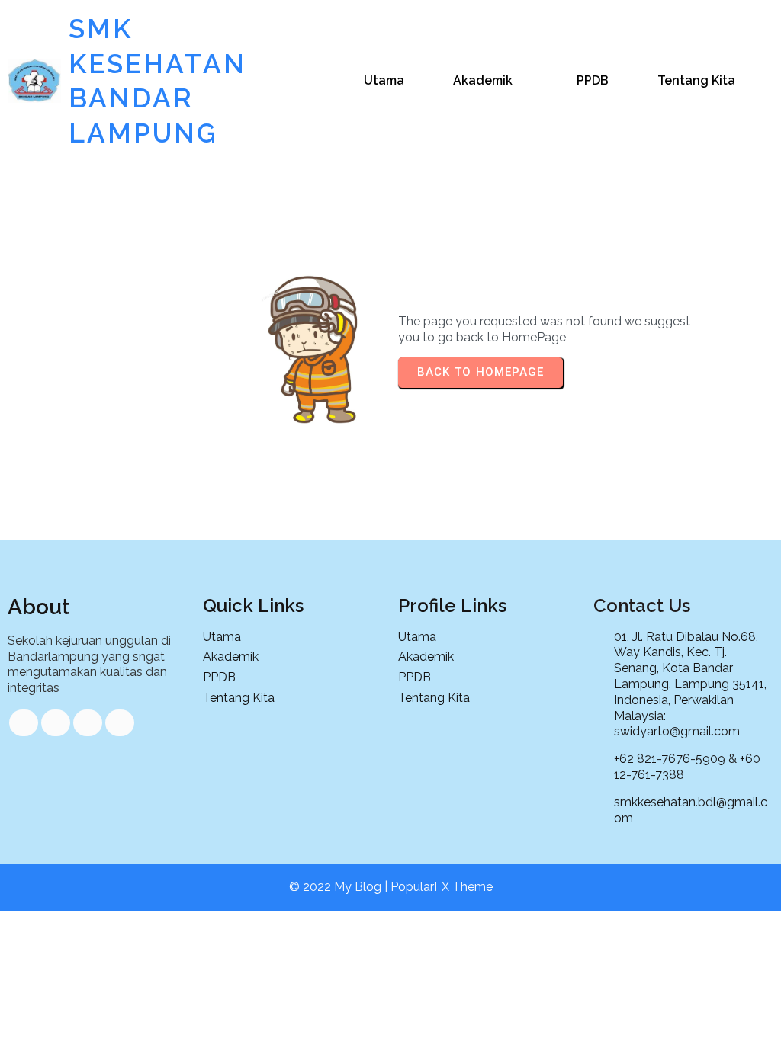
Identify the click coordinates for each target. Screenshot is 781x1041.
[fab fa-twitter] (55, 722)
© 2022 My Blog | (339, 886)
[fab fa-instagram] (119, 722)
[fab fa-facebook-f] (23, 722)
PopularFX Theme (441, 886)
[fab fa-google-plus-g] (87, 722)
